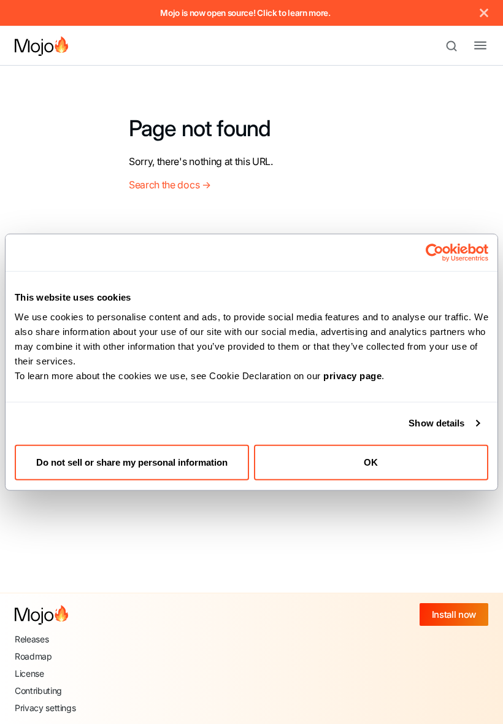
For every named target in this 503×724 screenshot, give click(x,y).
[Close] (484, 12)
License (29, 673)
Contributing (38, 690)
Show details (436, 423)
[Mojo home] (41, 615)
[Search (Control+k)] (457, 46)
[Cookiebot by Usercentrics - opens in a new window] (434, 253)
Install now (454, 614)
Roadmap (33, 656)
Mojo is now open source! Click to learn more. (245, 13)
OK (371, 461)
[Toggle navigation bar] (470, 46)
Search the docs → (170, 185)
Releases (31, 639)
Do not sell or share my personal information (132, 461)
